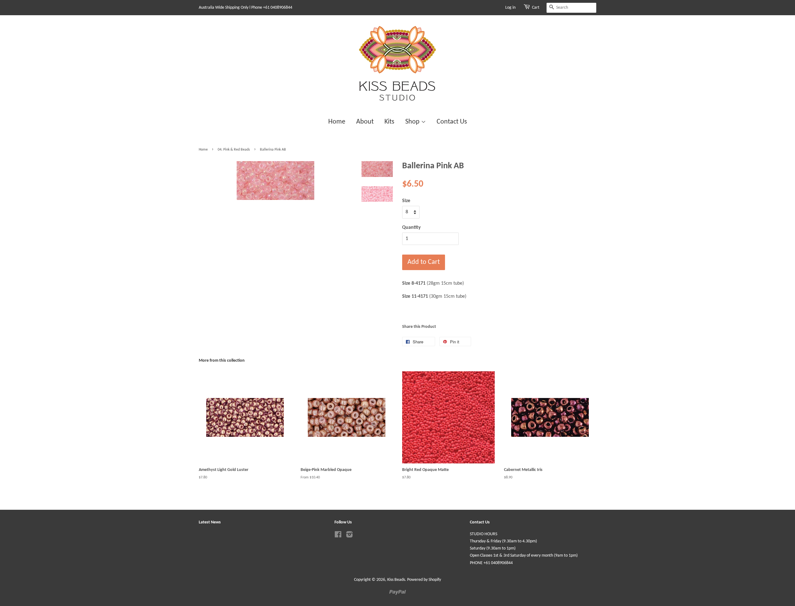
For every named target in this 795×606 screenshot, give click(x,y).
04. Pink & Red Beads (234, 150)
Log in (510, 7)
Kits (389, 121)
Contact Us (452, 121)
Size (406, 200)
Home (336, 121)
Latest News (210, 522)
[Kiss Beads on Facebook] (338, 536)
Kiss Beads (396, 580)
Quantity (411, 227)
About (365, 121)
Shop (413, 121)
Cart (535, 7)
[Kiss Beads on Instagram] (349, 536)
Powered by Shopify (424, 580)
